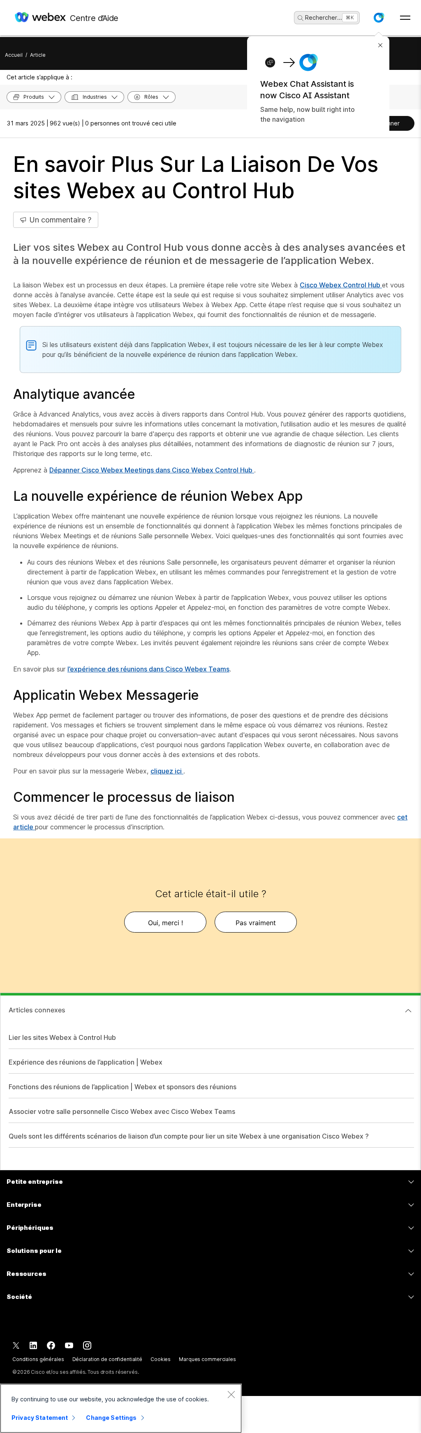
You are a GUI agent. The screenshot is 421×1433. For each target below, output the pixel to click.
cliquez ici (166, 771)
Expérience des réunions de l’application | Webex (85, 1062)
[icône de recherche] (300, 18)
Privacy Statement (40, 1417)
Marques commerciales (207, 1359)
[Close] (231, 1394)
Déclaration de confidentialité (107, 1359)
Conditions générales (38, 1359)
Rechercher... (323, 17)
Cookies (160, 1359)
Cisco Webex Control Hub (341, 285)
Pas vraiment (256, 923)
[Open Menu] (405, 17)
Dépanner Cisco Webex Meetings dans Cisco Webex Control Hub (151, 470)
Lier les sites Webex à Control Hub (62, 1037)
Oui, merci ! (165, 923)
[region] (121, 1408)
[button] (378, 17)
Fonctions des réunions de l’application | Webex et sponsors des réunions (122, 1087)
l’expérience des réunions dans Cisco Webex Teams (148, 669)
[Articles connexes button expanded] (408, 1011)
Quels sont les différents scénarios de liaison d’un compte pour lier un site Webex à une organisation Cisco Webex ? (189, 1136)
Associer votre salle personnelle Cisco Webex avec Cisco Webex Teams (122, 1111)
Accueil (14, 55)
